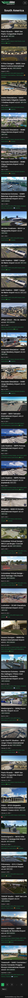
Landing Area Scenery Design (8, 455)
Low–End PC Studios (6, 750)
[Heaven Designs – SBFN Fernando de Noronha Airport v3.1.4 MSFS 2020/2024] (14, 918)
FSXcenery (4, 874)
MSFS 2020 (4, 73)
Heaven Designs (15, 647)
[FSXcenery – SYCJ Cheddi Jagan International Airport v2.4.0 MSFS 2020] (14, 857)
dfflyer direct (4, 327)
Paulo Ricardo (18, 41)
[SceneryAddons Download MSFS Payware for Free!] (8, 3)
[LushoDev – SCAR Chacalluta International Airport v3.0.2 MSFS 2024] (14, 595)
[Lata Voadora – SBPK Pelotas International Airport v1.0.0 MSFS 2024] (14, 436)
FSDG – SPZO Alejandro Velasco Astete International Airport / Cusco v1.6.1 (13, 807)
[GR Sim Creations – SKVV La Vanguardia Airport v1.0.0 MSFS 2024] (14, 218)
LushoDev (3, 615)
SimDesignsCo (4, 720)
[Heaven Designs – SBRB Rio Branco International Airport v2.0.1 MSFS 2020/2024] (14, 628)
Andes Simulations (5, 107)
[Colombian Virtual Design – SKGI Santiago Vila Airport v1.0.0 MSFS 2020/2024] (14, 563)
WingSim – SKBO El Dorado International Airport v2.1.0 (12, 511)
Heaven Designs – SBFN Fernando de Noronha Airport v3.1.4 (13, 931)
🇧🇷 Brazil (8, 43)
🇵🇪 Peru (18, 752)
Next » (4, 989)
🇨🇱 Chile (8, 617)
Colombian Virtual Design (7, 551)
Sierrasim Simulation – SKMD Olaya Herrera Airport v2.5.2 (13, 132)
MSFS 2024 (4, 41)
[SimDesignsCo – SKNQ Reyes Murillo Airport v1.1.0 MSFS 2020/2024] (14, 698)
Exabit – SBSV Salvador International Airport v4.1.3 (12, 416)
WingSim (3, 520)
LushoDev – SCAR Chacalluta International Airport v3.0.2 (13, 607)
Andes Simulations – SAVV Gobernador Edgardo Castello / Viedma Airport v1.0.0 (13, 100)
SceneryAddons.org (10, 996)
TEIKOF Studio (9, 908)
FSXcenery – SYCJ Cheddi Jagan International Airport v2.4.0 (12, 866)
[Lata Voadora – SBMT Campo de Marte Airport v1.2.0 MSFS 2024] (14, 250)
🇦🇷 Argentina (12, 109)
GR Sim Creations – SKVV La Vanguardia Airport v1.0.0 (13, 230)
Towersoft (8, 976)
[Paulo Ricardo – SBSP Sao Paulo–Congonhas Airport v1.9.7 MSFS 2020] (14, 763)
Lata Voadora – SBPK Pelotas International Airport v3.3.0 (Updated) (13, 480)
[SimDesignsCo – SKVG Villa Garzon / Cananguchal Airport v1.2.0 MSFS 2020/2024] (14, 827)
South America (11, 75)
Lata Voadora (4, 267)
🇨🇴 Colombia (12, 141)
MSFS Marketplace (5, 425)
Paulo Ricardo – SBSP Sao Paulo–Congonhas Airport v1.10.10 (12, 34)
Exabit (2, 423)
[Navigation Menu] (25, 3)
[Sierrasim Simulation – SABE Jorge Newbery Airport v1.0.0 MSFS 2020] (14, 372)
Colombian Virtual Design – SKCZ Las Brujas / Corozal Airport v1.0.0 (12, 543)
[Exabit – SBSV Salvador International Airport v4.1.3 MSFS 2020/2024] (14, 404)
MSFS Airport (10, 41)
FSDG (2, 815)
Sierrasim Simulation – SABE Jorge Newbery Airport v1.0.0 (13, 352)
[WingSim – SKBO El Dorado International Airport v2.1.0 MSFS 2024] (14, 499)
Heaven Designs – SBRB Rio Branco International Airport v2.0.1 (12, 640)
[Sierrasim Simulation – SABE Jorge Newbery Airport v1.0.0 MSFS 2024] (14, 340)
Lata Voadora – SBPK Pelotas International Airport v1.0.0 (13, 448)
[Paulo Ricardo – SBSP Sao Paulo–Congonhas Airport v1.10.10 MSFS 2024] (14, 21)
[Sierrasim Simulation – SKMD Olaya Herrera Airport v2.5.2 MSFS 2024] (14, 120)
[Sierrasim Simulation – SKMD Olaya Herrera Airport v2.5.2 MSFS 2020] (14, 152)
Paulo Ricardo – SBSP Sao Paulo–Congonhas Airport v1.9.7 (12, 775)
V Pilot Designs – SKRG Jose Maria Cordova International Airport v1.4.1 (13, 66)
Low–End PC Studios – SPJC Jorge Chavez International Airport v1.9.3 (13, 743)
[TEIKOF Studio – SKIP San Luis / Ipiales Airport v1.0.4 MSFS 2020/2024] (14, 886)
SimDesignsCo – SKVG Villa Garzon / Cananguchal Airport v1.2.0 (13, 839)
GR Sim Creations (5, 238)
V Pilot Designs (19, 75)
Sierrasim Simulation (20, 139)
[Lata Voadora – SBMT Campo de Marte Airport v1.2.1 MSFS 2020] (14, 280)
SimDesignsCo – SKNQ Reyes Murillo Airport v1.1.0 (13, 710)
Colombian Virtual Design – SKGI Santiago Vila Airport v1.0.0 (12, 575)
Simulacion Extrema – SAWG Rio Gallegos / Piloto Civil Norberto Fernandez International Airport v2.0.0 (13, 676)
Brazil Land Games (6, 647)
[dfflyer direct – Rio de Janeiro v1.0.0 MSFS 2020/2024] (14, 310)
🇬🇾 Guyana (8, 876)
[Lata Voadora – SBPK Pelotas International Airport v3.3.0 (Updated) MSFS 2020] (14, 468)
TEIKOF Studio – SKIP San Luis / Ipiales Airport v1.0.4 (14, 898)
